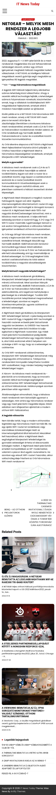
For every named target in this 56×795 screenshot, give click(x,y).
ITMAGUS (22, 38)
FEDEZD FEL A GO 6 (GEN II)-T (15, 773)
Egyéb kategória (28, 19)
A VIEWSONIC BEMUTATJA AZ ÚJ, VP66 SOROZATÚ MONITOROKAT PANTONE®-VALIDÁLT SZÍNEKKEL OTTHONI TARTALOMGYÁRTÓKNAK (23, 712)
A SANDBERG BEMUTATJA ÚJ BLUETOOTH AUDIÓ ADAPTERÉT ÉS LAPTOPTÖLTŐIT (24, 767)
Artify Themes (18, 791)
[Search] (52, 11)
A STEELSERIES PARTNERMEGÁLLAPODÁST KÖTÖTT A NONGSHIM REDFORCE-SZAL (25, 645)
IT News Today (28, 4)
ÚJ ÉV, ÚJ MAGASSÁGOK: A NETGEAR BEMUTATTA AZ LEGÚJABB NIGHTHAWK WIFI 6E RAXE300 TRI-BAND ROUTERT (27, 579)
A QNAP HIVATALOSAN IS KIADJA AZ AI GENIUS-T (24, 760)
